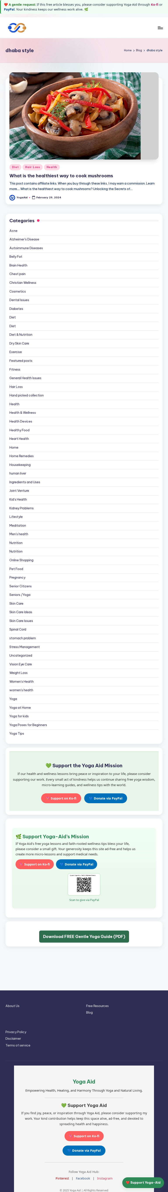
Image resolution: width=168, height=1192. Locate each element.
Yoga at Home (20, 708)
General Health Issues (25, 378)
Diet (15, 167)
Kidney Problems (21, 508)
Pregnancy (17, 577)
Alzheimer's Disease (24, 239)
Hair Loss (32, 167)
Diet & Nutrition (20, 335)
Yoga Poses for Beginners (28, 725)
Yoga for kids (19, 716)
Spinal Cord (17, 629)
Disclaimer (13, 1039)
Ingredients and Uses (24, 482)
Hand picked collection (26, 395)
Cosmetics (17, 291)
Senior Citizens (20, 586)
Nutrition (16, 543)
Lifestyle (16, 517)
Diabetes (16, 309)
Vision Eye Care (20, 664)
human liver (17, 473)
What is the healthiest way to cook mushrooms (61, 175)
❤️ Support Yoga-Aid (143, 1183)
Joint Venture (19, 491)
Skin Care (16, 604)
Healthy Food (19, 430)
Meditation (17, 526)
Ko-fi (154, 4)
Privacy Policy (15, 1032)
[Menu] (160, 28)
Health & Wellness (22, 413)
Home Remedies (21, 456)
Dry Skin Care (19, 343)
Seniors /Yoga (19, 595)
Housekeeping (20, 465)
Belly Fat (15, 257)
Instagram (104, 1178)
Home (13, 447)
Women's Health (21, 682)
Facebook (83, 1178)
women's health (21, 690)
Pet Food (16, 569)
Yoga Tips (16, 733)
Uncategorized (20, 655)
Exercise (15, 352)
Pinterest (62, 1178)
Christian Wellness (22, 283)
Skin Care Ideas (20, 612)
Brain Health (18, 265)
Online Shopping (21, 560)
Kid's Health (18, 499)
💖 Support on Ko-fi (61, 798)
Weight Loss (18, 673)
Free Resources (97, 1006)
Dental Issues (19, 300)
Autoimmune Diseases (26, 248)
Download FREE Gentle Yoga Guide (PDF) (84, 936)
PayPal (9, 9)
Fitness (14, 369)
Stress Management (24, 647)
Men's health (18, 534)
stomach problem (22, 638)
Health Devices (20, 421)
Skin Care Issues (21, 621)
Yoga (13, 699)
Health (52, 167)
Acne (13, 231)
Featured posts (20, 361)
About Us (12, 1006)
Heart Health (19, 439)
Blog (89, 1012)
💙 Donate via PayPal (105, 798)
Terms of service (17, 1045)
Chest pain (17, 274)
